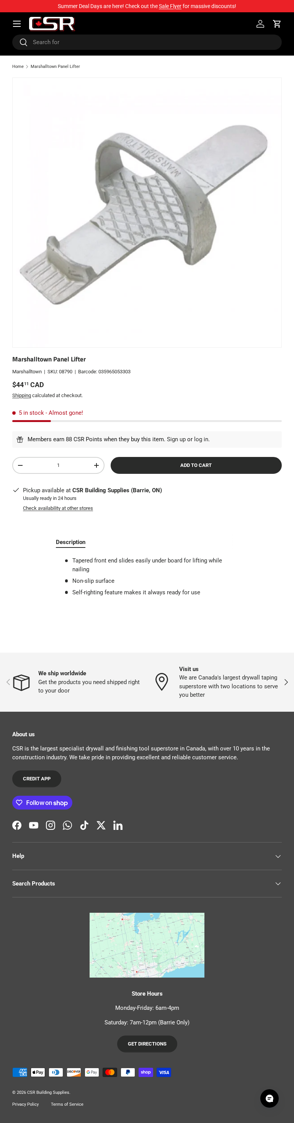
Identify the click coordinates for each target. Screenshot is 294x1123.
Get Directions (147, 1044)
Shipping (21, 395)
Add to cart (196, 465)
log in (201, 439)
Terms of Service (67, 1104)
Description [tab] (70, 542)
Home (18, 66)
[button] (277, 23)
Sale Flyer (170, 6)
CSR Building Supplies (48, 1092)
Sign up (176, 439)
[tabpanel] (147, 576)
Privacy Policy (25, 1104)
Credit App (37, 779)
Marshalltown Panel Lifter (55, 66)
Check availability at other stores (58, 508)
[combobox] (147, 42)
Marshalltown (27, 371)
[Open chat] (269, 1098)
